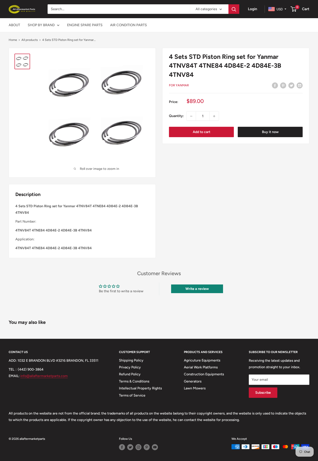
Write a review (197, 289)
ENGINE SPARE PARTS (85, 25)
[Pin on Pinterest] (283, 85)
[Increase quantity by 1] (214, 116)
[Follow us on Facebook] (122, 447)
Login (252, 9)
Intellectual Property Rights (140, 388)
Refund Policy (130, 374)
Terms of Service (132, 395)
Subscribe (263, 392)
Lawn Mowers (195, 388)
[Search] (233, 9)
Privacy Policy (130, 367)
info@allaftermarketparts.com (44, 376)
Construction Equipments (204, 374)
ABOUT (14, 25)
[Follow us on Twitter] (130, 447)
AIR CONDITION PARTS (128, 25)
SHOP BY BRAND (41, 25)
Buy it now (270, 132)
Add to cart (201, 132)
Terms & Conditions (134, 381)
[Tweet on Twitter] (291, 85)
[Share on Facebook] (275, 85)
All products (29, 40)
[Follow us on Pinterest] (147, 447)
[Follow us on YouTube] (155, 447)
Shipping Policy (131, 360)
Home (13, 40)
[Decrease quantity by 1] (191, 116)
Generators (192, 381)
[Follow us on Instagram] (138, 447)
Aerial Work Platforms (201, 367)
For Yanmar (179, 85)
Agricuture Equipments (202, 360)
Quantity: (176, 116)
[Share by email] (300, 85)
